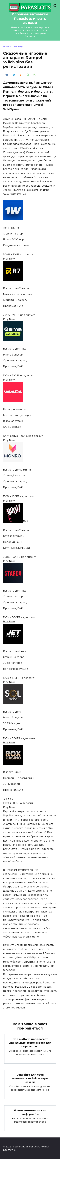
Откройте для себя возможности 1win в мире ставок (30, 1078)
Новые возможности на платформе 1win (30, 1112)
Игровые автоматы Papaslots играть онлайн (30, 18)
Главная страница (13, 46)
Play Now (9, 258)
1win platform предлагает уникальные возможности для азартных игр (30, 1042)
